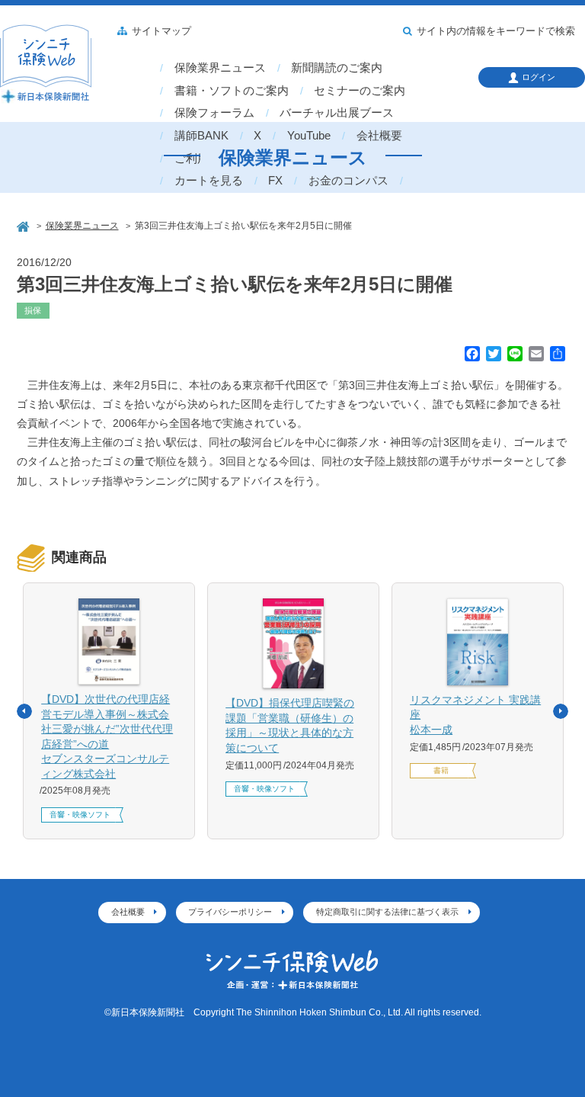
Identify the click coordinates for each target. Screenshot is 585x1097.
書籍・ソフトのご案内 (231, 91)
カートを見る (208, 181)
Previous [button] (24, 711)
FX (275, 181)
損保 (32, 310)
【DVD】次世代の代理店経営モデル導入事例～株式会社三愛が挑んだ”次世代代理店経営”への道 (107, 736)
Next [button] (560, 711)
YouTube (309, 136)
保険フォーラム (214, 113)
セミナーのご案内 (359, 91)
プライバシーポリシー (230, 911)
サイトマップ (161, 31)
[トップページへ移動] (24, 225)
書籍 (441, 770)
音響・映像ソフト (80, 814)
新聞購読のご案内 (336, 68)
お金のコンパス (348, 181)
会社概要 (379, 136)
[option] (109, 710)
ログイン (538, 77)
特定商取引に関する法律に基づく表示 (387, 911)
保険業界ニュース (220, 68)
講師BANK (201, 136)
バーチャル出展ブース (337, 113)
